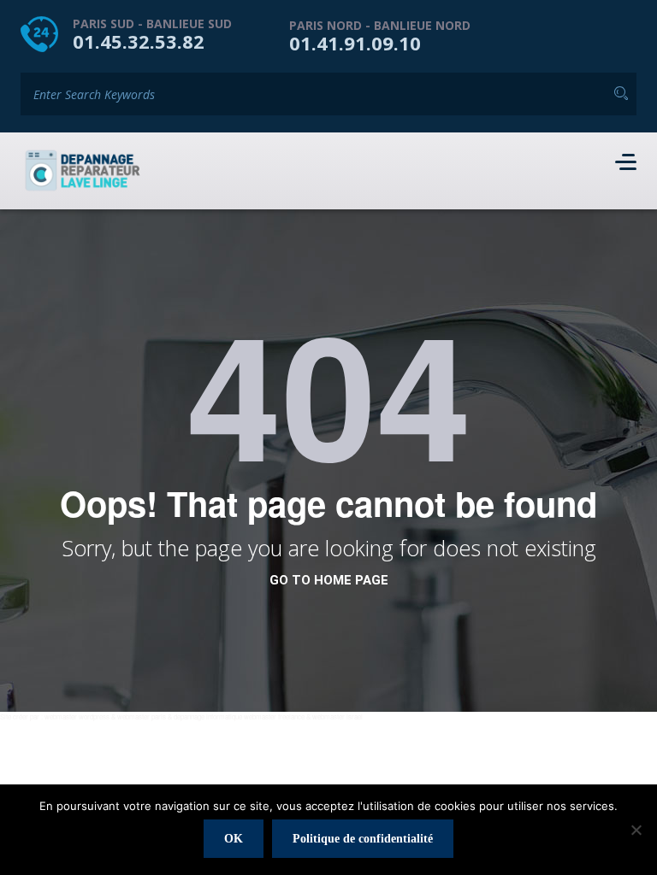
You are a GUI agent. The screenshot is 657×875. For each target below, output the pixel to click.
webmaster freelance (274, 716)
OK (233, 838)
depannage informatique (208, 716)
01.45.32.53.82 (138, 41)
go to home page (328, 580)
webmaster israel (337, 716)
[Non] (635, 829)
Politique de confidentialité (363, 838)
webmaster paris (141, 716)
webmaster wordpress (77, 716)
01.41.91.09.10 (355, 43)
